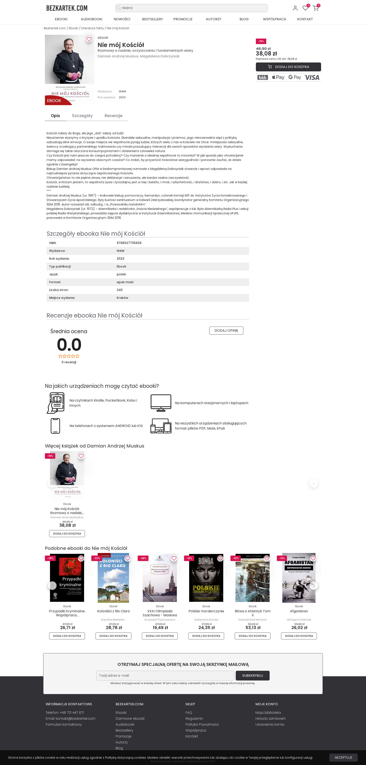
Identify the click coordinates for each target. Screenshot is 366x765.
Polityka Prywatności (202, 724)
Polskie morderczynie (206, 611)
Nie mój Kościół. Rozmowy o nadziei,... (67, 510)
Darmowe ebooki (130, 718)
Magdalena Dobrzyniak (160, 56)
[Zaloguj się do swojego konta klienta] (295, 8)
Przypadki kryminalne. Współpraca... (67, 613)
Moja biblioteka (268, 712)
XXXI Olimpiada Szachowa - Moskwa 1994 (160, 615)
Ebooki (61, 19)
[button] (316, 8)
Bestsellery (152, 19)
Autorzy (213, 19)
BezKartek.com (55, 28)
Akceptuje (343, 757)
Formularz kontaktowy (64, 724)
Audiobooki (91, 19)
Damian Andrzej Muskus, (119, 56)
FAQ (189, 712)
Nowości (122, 19)
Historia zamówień (270, 718)
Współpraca (274, 19)
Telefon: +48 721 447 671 (65, 712)
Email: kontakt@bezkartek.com (71, 718)
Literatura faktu (93, 28)
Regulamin (194, 718)
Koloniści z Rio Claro (113, 611)
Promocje (183, 19)
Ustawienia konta (269, 724)
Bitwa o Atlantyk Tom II (252, 613)
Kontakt (305, 19)
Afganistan (299, 611)
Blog (244, 19)
